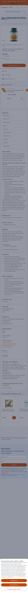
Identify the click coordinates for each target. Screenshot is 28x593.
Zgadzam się (14, 580)
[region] (14, 576)
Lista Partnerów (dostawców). (7, 577)
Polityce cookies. (22, 575)
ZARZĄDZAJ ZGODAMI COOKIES (14, 589)
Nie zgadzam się (14, 585)
